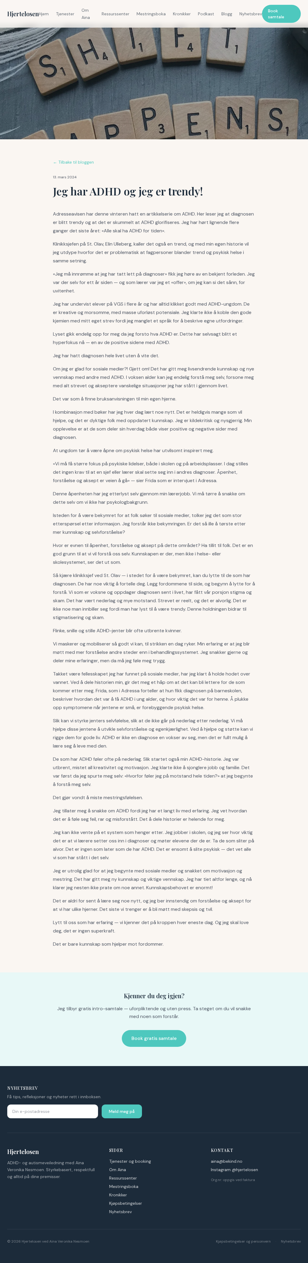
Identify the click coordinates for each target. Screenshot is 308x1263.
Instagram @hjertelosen (234, 1169)
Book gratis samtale (154, 1038)
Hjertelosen (23, 14)
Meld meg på (122, 1111)
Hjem (44, 14)
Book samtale (276, 14)
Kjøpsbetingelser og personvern (243, 1241)
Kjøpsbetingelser (125, 1203)
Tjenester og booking (130, 1161)
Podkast (206, 14)
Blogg (226, 14)
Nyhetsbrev (250, 14)
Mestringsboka (151, 14)
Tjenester (65, 14)
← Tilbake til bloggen (73, 162)
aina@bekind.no (226, 1161)
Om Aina (117, 1169)
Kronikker (182, 14)
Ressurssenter (115, 14)
